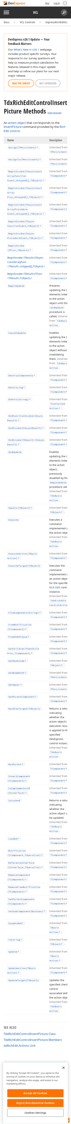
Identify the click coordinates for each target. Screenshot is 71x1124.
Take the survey (21, 83)
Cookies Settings (35, 1112)
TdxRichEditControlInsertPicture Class (30, 1034)
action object (17, 123)
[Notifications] (65, 3)
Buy (47, 3)
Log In (57, 3)
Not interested (47, 83)
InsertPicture (13, 127)
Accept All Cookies (35, 1093)
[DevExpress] (15, 3)
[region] (35, 1093)
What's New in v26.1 (26, 49)
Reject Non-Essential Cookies (35, 1103)
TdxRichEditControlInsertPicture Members (33, 1040)
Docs (6, 22)
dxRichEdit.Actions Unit (20, 1046)
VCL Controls (27, 22)
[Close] (64, 1068)
